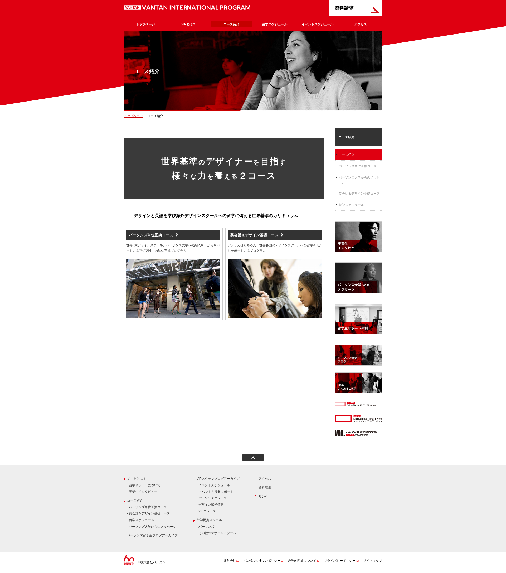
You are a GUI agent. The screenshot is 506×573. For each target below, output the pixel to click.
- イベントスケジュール (213, 485)
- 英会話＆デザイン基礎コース (148, 513)
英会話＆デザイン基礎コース (359, 193)
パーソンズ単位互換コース (358, 166)
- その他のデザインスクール (216, 533)
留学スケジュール (274, 24)
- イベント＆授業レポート (215, 492)
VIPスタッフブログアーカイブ (218, 478)
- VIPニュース (206, 511)
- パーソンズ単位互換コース (147, 507)
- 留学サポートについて (143, 485)
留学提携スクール (209, 520)
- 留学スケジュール (140, 520)
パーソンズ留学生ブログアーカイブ (152, 535)
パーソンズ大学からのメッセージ (359, 180)
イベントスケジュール (317, 24)
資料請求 (344, 8)
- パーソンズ (205, 526)
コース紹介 (231, 24)
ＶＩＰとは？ (136, 478)
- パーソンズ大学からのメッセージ (151, 526)
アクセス (360, 24)
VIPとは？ (188, 24)
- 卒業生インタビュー (142, 492)
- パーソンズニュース (212, 498)
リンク (263, 496)
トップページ (145, 24)
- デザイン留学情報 (210, 505)
